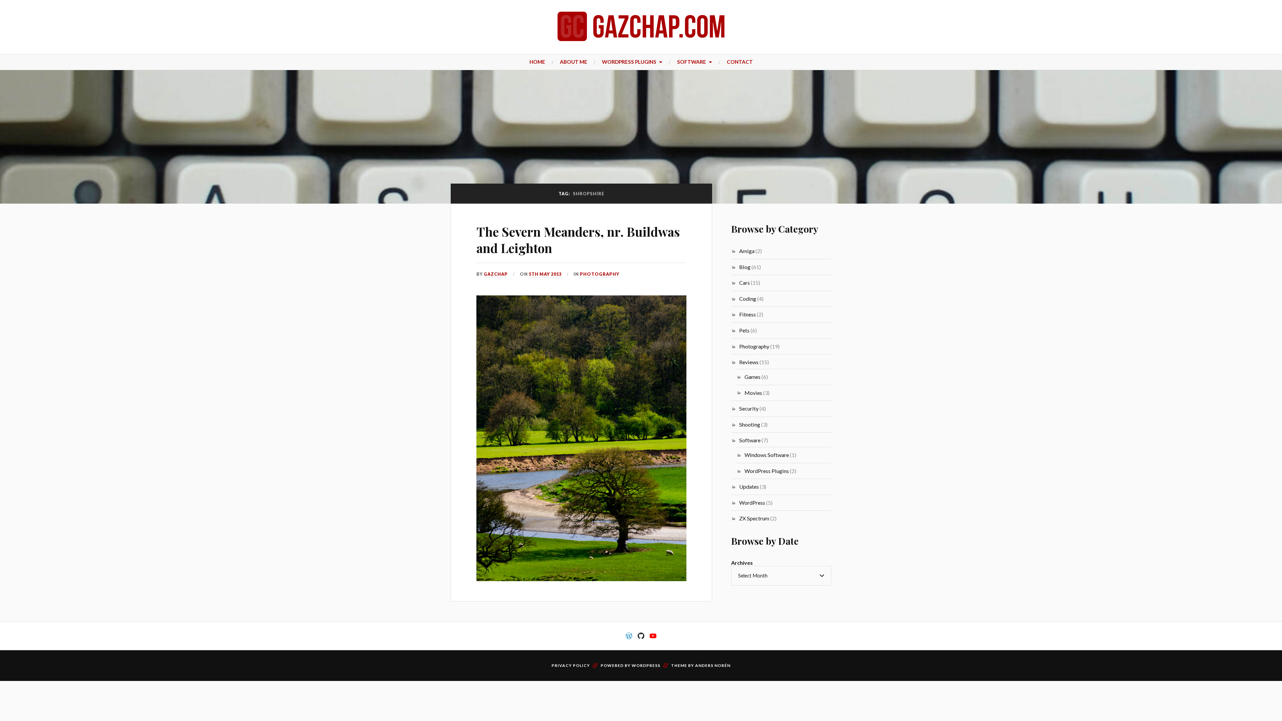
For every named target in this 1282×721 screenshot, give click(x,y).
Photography (599, 274)
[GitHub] (641, 636)
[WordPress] (629, 636)
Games (752, 377)
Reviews (749, 362)
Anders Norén (712, 665)
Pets (744, 330)
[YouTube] (653, 636)
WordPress (752, 502)
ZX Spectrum (754, 518)
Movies (753, 393)
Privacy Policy (571, 665)
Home (537, 62)
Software (691, 62)
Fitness (747, 314)
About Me (573, 62)
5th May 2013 (545, 274)
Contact (740, 62)
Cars (744, 282)
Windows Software (766, 455)
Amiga (747, 251)
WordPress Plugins (629, 62)
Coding (747, 298)
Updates (749, 486)
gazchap (496, 274)
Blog (745, 267)
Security (749, 408)
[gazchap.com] (641, 26)
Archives (742, 562)
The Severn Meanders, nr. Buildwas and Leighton (578, 239)
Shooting (749, 424)
